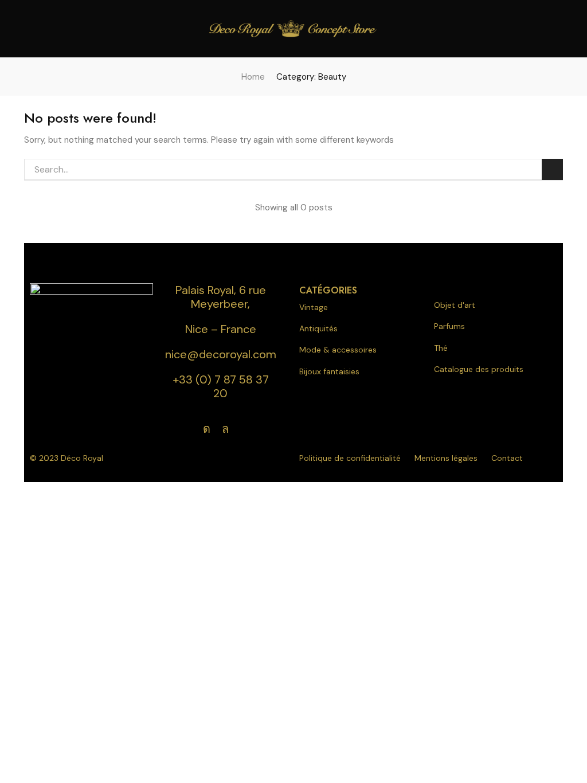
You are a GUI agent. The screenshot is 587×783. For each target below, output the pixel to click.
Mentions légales (446, 458)
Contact (507, 458)
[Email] (244, 428)
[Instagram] (206, 428)
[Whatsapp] (225, 428)
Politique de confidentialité (350, 458)
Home (253, 77)
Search (552, 169)
